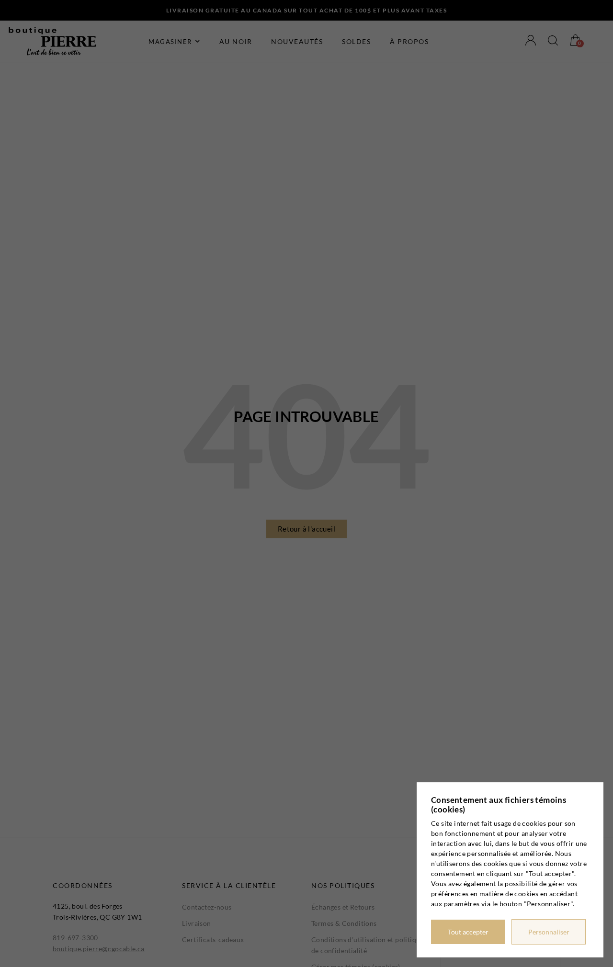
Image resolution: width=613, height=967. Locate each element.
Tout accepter (468, 932)
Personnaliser (548, 932)
